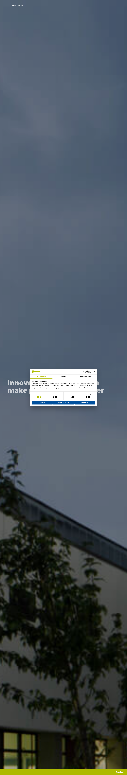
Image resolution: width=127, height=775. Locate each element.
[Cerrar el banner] (94, 371)
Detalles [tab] (63, 376)
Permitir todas (84, 402)
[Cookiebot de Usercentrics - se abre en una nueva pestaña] (84, 371)
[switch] (55, 397)
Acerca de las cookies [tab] (85, 376)
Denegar (42, 402)
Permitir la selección (63, 402)
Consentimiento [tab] (41, 376)
